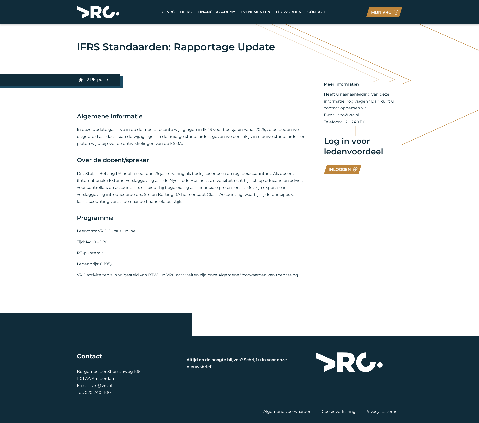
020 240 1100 (98, 392)
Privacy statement (383, 411)
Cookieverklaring (339, 411)
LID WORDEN (289, 12)
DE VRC (167, 12)
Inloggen (340, 169)
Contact (316, 12)
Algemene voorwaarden (287, 411)
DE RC (186, 12)
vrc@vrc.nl (348, 115)
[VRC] (98, 12)
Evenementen (255, 12)
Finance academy (216, 12)
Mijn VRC (381, 12)
